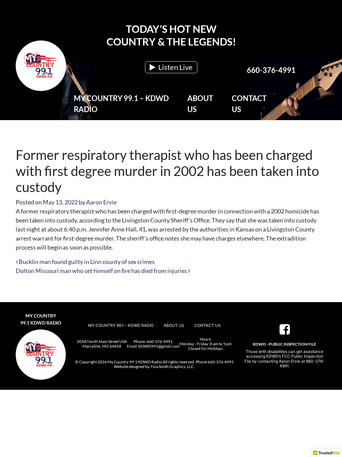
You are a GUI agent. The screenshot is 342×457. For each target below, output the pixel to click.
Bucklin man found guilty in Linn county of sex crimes (86, 261)
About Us (200, 104)
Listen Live (175, 67)
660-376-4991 (271, 70)
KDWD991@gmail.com (158, 346)
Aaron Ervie (101, 202)
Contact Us (249, 104)
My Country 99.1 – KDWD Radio (121, 104)
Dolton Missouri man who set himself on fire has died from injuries (102, 270)
